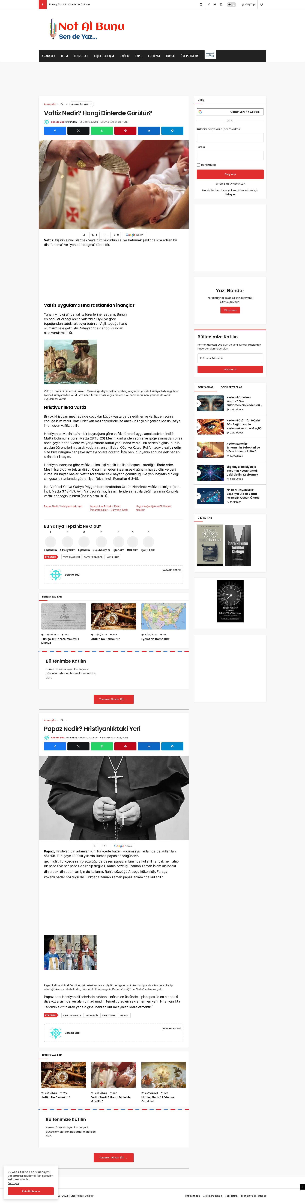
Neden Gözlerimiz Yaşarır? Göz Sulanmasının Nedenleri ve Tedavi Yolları (243, 403)
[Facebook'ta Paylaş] (55, 131)
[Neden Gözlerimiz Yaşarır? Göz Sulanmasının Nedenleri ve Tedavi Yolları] (210, 403)
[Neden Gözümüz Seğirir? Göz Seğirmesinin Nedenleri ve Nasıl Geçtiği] (210, 427)
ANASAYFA (48, 56)
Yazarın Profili (172, 570)
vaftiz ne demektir (93, 557)
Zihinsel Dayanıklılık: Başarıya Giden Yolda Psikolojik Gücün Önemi (242, 494)
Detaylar (13, 1183)
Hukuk (170, 56)
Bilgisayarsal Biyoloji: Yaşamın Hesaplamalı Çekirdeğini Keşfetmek (242, 470)
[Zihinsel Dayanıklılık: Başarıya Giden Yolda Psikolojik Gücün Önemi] (210, 496)
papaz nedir (92, 1015)
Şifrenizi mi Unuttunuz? (230, 183)
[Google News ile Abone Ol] (134, 235)
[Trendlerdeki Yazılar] (43, 4)
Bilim (64, 56)
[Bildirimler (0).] (262, 4)
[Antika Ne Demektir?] (113, 616)
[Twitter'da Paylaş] (78, 131)
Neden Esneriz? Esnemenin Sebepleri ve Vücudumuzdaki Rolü (243, 447)
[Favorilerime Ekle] (84, 235)
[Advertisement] (202, 29)
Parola (201, 147)
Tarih (138, 56)
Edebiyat (154, 56)
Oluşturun (230, 310)
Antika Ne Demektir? (105, 639)
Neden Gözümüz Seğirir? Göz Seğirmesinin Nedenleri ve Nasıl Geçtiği (244, 424)
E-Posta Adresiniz (211, 358)
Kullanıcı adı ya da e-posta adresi (218, 129)
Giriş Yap (250, 4)
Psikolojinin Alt (56, 4)
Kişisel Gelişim (104, 56)
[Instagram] (221, 4)
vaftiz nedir (113, 557)
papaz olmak (108, 1015)
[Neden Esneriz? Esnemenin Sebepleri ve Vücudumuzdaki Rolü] (210, 450)
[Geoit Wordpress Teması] (88, 29)
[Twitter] (215, 4)
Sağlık (124, 56)
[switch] (231, 4)
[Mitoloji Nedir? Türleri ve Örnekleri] (163, 1075)
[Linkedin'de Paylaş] (149, 131)
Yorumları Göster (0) (111, 699)
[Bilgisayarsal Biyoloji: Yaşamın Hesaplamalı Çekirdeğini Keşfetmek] (210, 473)
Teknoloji (81, 56)
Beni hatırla (208, 165)
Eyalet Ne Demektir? (155, 639)
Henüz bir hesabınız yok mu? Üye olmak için (230, 192)
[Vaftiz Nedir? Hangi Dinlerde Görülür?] (113, 1075)
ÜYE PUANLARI (190, 56)
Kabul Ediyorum (31, 1191)
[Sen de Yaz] (57, 574)
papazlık (124, 1015)
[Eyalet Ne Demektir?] (163, 616)
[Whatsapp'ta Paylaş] (102, 131)
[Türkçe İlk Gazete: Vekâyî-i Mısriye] (63, 616)
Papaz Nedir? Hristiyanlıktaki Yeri (63, 506)
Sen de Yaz (57, 122)
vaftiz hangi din (71, 557)
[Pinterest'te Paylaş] (125, 131)
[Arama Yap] (201, 5)
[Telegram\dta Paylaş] (172, 131)
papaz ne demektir (72, 1015)
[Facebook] (209, 4)
